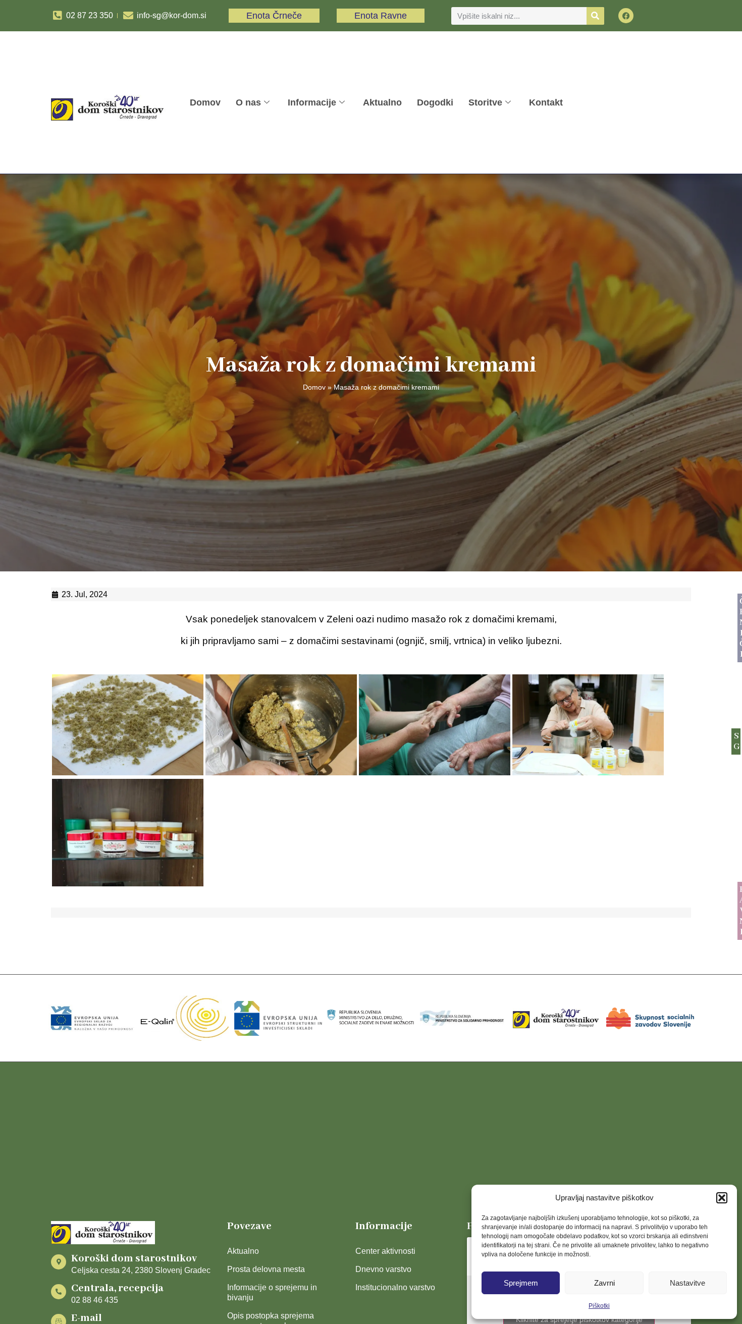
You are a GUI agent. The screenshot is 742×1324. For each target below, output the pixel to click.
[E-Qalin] (185, 1018)
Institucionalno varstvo (395, 1287)
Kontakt (546, 102)
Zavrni (604, 1283)
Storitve (485, 102)
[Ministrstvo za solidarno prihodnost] (464, 1018)
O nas (248, 102)
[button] (722, 1198)
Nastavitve (687, 1283)
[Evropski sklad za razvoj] (92, 1018)
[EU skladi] (278, 1018)
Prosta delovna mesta (266, 1269)
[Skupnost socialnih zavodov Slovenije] (650, 1018)
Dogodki (435, 102)
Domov (205, 102)
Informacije (312, 102)
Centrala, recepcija (117, 1288)
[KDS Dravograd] (557, 1018)
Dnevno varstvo (383, 1269)
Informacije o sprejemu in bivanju (272, 1292)
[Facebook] (625, 15)
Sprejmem (521, 1283)
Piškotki (599, 1305)
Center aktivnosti (385, 1251)
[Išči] (595, 16)
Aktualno (382, 102)
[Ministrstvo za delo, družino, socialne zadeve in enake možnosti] (371, 1018)
